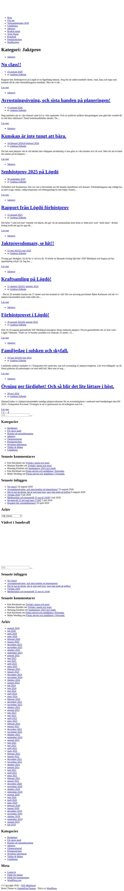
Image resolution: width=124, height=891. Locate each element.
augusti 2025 (13, 655)
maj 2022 (11, 745)
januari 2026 (13, 642)
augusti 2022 (13, 740)
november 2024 (14, 677)
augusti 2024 (13, 683)
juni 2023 (11, 713)
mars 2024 (12, 696)
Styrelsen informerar (17, 444)
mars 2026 (12, 636)
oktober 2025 (13, 650)
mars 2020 (12, 803)
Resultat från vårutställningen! (21, 503)
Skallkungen (13, 42)
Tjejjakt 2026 (13, 495)
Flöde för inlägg (15, 875)
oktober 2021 (13, 764)
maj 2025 (11, 661)
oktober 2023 (13, 707)
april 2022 (12, 748)
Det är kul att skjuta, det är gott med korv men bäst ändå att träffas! (39, 492)
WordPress (52, 888)
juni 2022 (11, 743)
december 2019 (14, 811)
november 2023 (14, 704)
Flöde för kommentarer (18, 877)
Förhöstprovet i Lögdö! (25, 314)
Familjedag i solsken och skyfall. (34, 350)
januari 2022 (13, 756)
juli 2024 (11, 685)
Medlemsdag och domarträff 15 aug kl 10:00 (28, 497)
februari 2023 (13, 723)
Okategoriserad (14, 439)
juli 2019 (11, 824)
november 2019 (14, 813)
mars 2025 (12, 666)
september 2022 (14, 737)
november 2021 (14, 762)
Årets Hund (12, 34)
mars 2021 (12, 775)
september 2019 (14, 819)
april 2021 (12, 773)
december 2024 (14, 674)
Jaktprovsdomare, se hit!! (27, 243)
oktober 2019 (13, 816)
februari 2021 (13, 778)
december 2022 (14, 729)
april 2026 (12, 633)
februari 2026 (13, 639)
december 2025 (14, 644)
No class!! (11, 64)
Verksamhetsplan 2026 (18, 23)
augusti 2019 (13, 822)
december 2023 (14, 702)
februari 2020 (13, 805)
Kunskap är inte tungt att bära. (33, 136)
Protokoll (11, 36)
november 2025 (14, 647)
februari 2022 (13, 753)
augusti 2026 (13, 628)
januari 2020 (13, 808)
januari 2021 (13, 781)
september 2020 (14, 792)
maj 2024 (11, 691)
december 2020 (14, 783)
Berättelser (12, 428)
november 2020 (14, 786)
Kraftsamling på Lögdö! (26, 279)
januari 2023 (13, 726)
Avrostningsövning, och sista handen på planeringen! (55, 100)
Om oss (11, 20)
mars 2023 (12, 721)
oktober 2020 (13, 789)
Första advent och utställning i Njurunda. (45, 471)
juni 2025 (11, 658)
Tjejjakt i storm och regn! (38, 463)
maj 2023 (11, 715)
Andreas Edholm (18, 74)
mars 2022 (12, 751)
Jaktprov (11, 28)
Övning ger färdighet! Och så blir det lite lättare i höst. (57, 386)
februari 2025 (13, 669)
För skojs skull (14, 431)
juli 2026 (11, 631)
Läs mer (5, 87)
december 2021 (14, 759)
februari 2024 (13, 699)
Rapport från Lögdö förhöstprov (35, 207)
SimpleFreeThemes (26, 888)
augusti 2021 (13, 767)
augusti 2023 (13, 710)
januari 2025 (13, 672)
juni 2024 (11, 688)
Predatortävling (14, 39)
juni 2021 (11, 770)
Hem (9, 17)
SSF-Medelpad (12, 5)
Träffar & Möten (15, 447)
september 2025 (14, 653)
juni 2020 (11, 797)
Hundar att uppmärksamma (20, 433)
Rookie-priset (13, 31)
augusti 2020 (13, 794)
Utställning (12, 26)
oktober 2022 (13, 734)
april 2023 (12, 718)
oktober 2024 (13, 680)
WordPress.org (14, 880)
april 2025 (12, 663)
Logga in (11, 872)
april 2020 (12, 800)
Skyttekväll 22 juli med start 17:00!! (24, 500)
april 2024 (12, 693)
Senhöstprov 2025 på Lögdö (30, 171)
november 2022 (14, 732)
